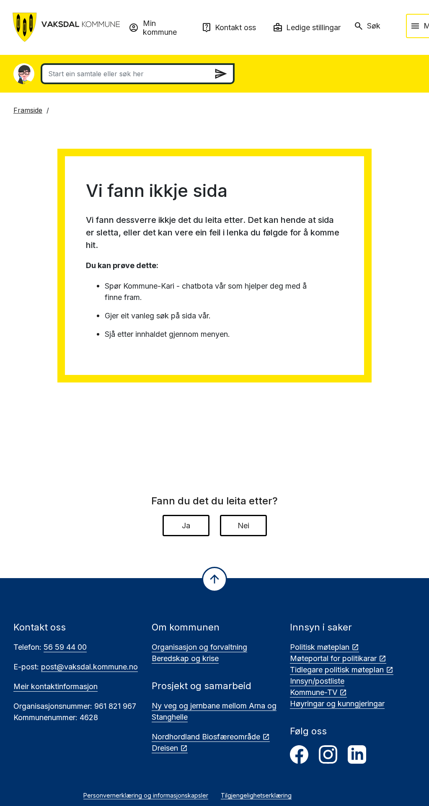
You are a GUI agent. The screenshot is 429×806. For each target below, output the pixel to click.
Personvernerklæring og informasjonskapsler (145, 795)
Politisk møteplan (319, 647)
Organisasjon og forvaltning (199, 647)
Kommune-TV (313, 692)
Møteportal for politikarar (333, 658)
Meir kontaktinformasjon (55, 686)
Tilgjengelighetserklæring (256, 795)
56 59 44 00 (65, 647)
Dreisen (165, 748)
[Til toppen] (214, 579)
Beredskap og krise (185, 658)
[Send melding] (220, 74)
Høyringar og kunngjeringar (337, 703)
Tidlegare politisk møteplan (337, 669)
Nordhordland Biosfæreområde (206, 736)
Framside (27, 110)
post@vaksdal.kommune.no (89, 666)
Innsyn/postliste (317, 681)
